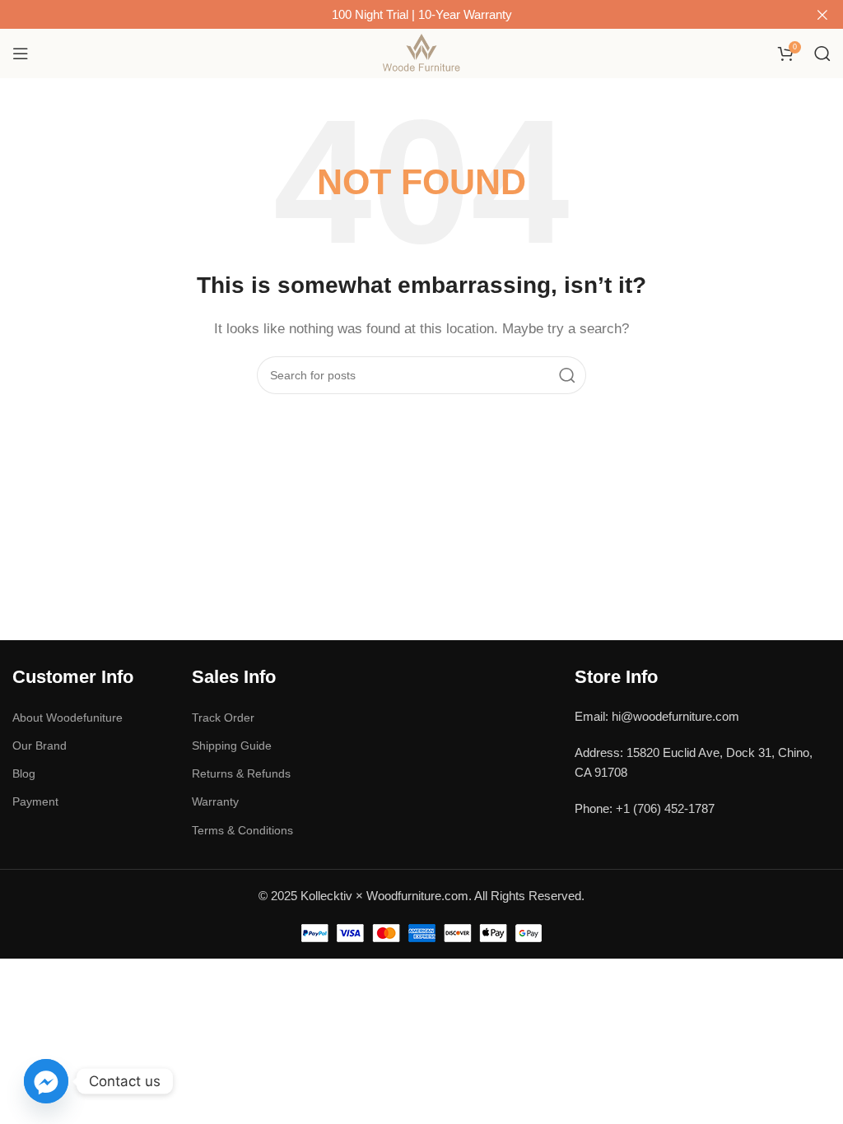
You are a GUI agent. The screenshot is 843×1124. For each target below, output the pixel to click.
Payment (35, 801)
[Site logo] (421, 52)
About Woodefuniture (67, 717)
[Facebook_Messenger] (46, 1081)
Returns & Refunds (241, 773)
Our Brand (39, 745)
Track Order (223, 717)
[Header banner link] (397, 14)
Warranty (215, 801)
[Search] (822, 53)
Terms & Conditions (242, 830)
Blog (23, 773)
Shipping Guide (232, 745)
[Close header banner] (822, 14)
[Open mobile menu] (20, 53)
